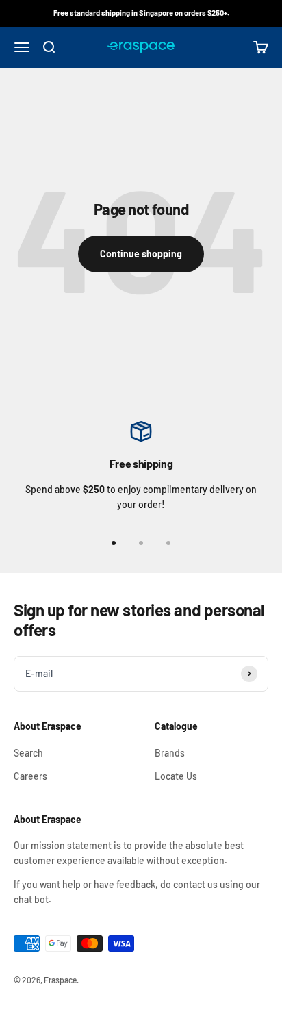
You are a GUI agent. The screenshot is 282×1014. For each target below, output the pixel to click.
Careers (30, 776)
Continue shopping (141, 253)
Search (28, 753)
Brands (170, 753)
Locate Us (176, 776)
